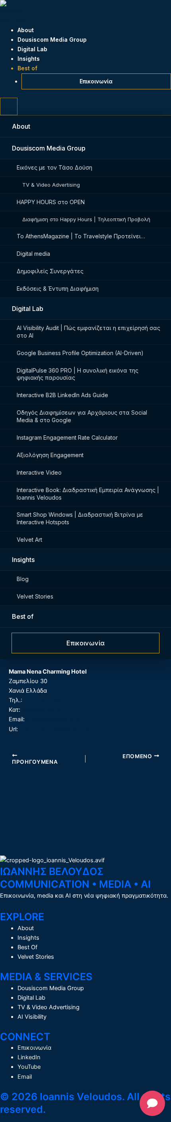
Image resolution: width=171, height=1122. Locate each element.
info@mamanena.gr (53, 719)
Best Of (27, 947)
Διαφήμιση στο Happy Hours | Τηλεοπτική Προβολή (86, 219)
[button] (8, 106)
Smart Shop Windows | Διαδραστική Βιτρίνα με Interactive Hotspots (80, 518)
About (25, 30)
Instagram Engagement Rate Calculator (67, 437)
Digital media (33, 253)
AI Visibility (32, 1016)
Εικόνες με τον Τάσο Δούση (54, 167)
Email (24, 1076)
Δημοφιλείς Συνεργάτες (50, 271)
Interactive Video (39, 472)
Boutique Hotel (41, 709)
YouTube (29, 1066)
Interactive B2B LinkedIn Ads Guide (62, 395)
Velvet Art (29, 539)
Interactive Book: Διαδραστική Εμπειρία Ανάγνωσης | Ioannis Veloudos (88, 494)
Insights (28, 58)
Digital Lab (32, 49)
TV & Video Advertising (51, 185)
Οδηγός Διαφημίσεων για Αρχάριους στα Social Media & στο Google (82, 416)
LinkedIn (29, 1057)
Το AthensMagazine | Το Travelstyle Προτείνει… (81, 236)
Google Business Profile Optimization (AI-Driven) (80, 353)
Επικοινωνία (96, 81)
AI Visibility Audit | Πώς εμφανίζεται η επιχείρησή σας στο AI (88, 331)
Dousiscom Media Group (52, 39)
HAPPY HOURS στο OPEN (51, 202)
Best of (27, 68)
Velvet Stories (35, 596)
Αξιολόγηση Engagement (50, 455)
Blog (23, 578)
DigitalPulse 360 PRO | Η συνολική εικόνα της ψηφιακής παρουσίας (77, 374)
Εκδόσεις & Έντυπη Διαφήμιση (58, 288)
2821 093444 (42, 700)
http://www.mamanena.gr (54, 729)
